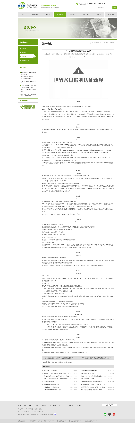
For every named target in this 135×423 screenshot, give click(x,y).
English (113, 4)
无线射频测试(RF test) (91, 421)
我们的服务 (35, 14)
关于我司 (98, 14)
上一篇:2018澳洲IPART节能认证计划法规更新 (59, 358)
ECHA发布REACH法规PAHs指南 (52, 390)
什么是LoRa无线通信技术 (50, 370)
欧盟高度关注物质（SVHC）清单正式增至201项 (56, 373)
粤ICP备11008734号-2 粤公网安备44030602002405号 (32, 414)
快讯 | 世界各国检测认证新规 (51, 384)
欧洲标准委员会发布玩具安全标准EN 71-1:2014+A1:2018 (94, 384)
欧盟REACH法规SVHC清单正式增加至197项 (56, 379)
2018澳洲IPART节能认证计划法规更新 (91, 381)
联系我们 (111, 14)
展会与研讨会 (25, 60)
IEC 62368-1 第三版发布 (87, 379)
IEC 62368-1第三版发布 (87, 373)
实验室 (48, 14)
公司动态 (24, 48)
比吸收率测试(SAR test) (50, 421)
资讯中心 (60, 14)
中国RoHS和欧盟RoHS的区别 (89, 370)
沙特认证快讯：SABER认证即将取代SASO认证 (56, 376)
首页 (23, 14)
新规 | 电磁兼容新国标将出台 (51, 387)
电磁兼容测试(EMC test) (77, 421)
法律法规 (24, 56)
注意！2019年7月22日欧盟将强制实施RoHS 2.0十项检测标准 (94, 376)
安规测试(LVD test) (63, 421)
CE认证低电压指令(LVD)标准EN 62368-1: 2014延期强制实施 (94, 390)
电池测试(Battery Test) (36, 421)
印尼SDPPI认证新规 (49, 381)
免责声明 (50, 414)
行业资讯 (24, 52)
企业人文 (85, 14)
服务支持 (72, 14)
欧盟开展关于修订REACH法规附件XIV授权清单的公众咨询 (94, 387)
